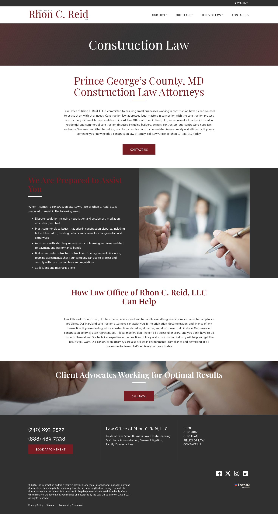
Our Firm (158, 14)
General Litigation (151, 440)
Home (187, 428)
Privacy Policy (35, 505)
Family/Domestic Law (120, 444)
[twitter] (228, 473)
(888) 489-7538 (46, 438)
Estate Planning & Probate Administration (138, 438)
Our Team (183, 14)
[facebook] (219, 473)
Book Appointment (50, 449)
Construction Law (139, 44)
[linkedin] (246, 473)
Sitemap (50, 505)
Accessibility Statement (71, 505)
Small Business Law (136, 436)
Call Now (139, 396)
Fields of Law (211, 14)
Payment (241, 3)
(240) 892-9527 (46, 429)
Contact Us (240, 14)
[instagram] (237, 473)
